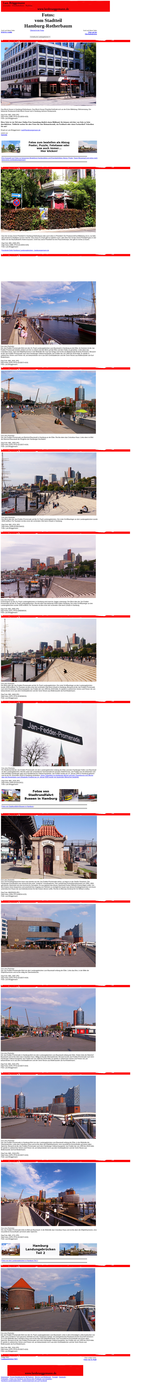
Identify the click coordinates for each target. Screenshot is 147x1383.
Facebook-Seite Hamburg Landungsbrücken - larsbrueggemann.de (25, 250)
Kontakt (55, 1377)
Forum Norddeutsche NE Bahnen (22, 1377)
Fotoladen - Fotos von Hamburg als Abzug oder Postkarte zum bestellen (26, 1379)
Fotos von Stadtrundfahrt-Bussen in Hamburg (18, 806)
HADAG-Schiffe (6, 32)
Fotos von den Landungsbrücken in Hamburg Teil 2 (20, 1260)
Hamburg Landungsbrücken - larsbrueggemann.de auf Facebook (24, 1381)
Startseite (62, 1377)
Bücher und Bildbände (43, 1377)
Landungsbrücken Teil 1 (9, 1359)
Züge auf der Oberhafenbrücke (91, 33)
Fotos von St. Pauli (90, 1359)
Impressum (5, 1377)
